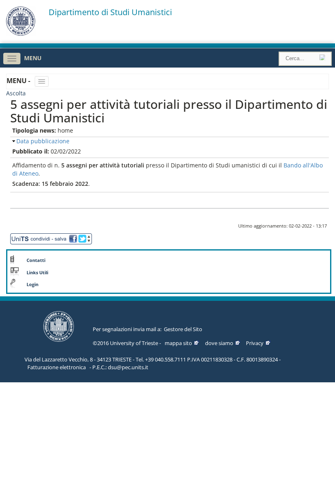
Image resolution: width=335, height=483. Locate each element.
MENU (33, 58)
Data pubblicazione (42, 141)
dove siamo (219, 343)
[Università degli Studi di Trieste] (21, 34)
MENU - (19, 80)
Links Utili (37, 272)
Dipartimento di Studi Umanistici (110, 12)
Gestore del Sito (183, 329)
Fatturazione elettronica (56, 367)
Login (32, 284)
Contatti (36, 260)
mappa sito (178, 343)
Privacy (255, 343)
